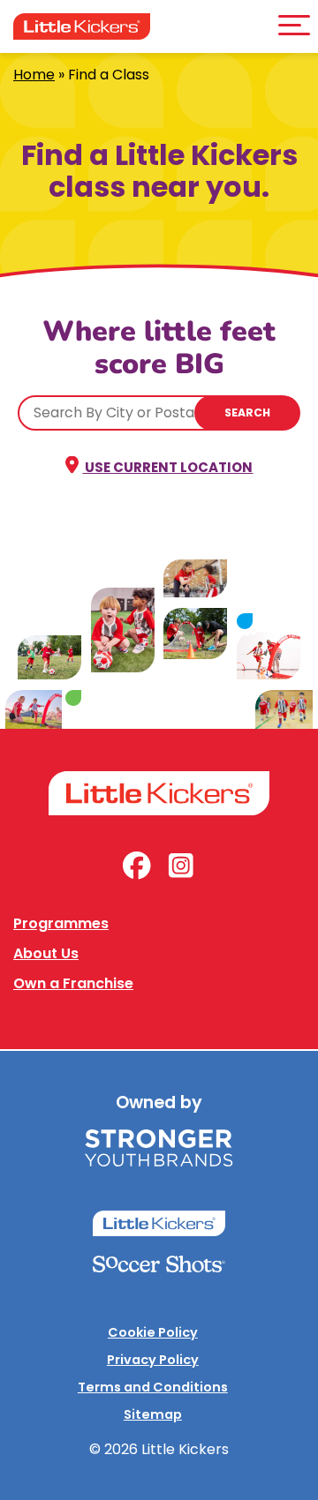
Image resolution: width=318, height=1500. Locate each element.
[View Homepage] (81, 26)
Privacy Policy (153, 1360)
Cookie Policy (153, 1332)
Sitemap (153, 1414)
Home (34, 74)
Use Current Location (167, 467)
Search (247, 412)
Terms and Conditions (153, 1387)
